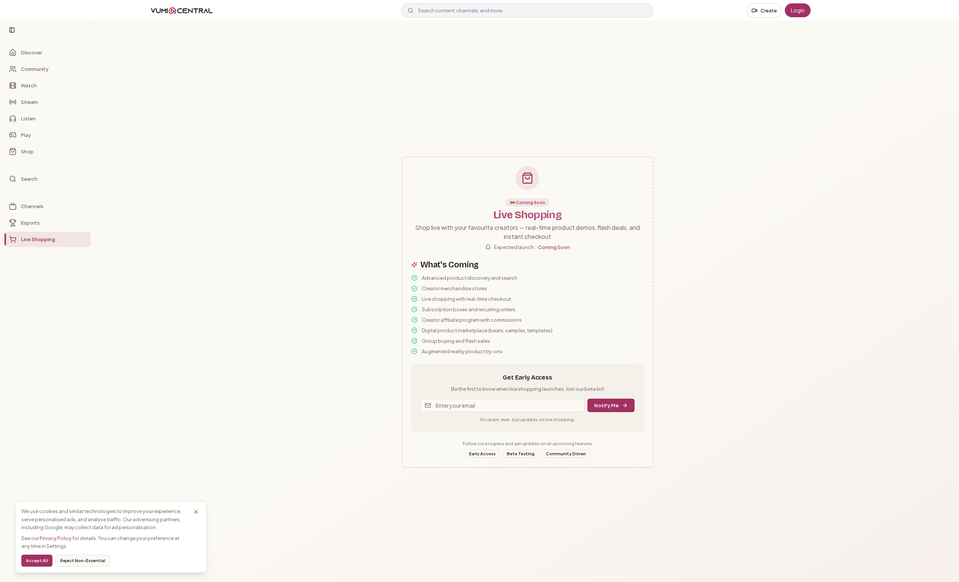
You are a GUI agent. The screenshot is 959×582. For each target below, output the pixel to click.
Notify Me (606, 405)
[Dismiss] (195, 511)
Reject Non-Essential (82, 560)
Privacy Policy (56, 538)
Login (798, 10)
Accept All (37, 560)
